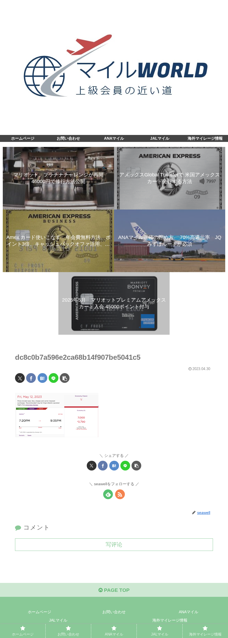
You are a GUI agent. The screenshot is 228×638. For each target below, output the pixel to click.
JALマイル (58, 620)
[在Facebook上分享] (31, 378)
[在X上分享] (20, 378)
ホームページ (39, 612)
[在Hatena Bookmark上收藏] (42, 378)
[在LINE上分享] (53, 378)
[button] (65, 378)
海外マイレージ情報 (169, 620)
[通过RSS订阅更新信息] (120, 494)
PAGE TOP (116, 590)
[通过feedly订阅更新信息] (108, 494)
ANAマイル (188, 612)
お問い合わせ (114, 612)
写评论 (114, 544)
